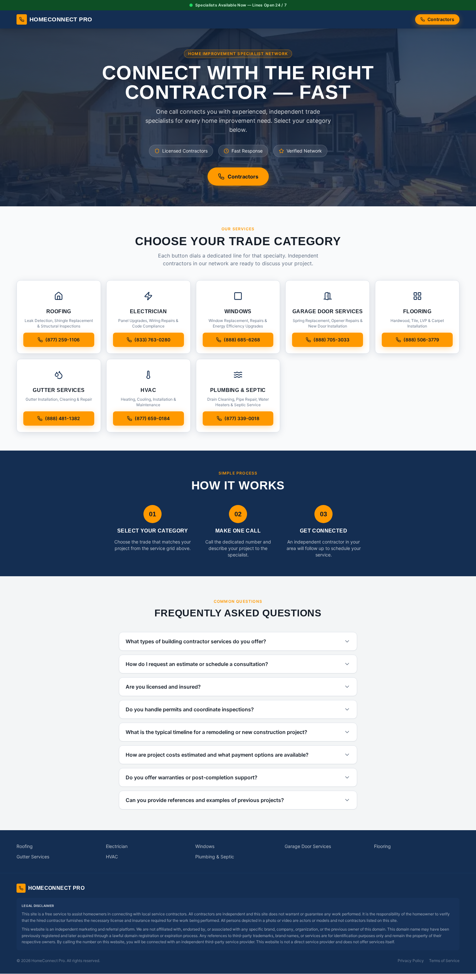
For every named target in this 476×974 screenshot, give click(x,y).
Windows (204, 846)
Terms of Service (444, 960)
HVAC (112, 856)
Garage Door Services (308, 846)
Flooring (382, 846)
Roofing (25, 846)
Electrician (117, 846)
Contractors (440, 19)
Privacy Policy (411, 960)
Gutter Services (33, 856)
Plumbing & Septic (214, 856)
